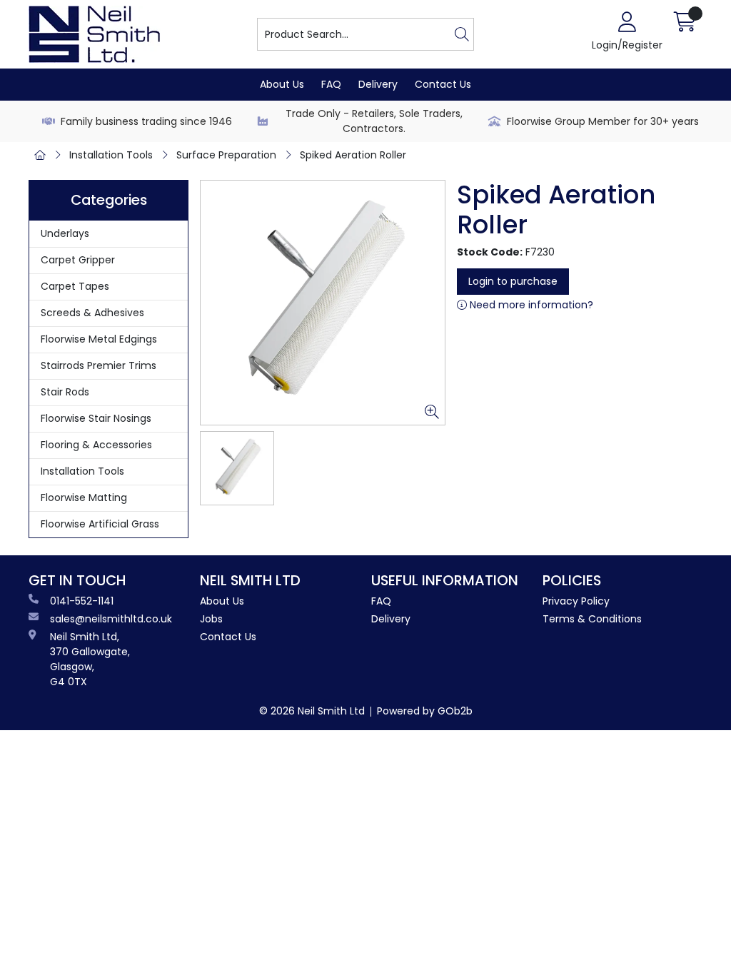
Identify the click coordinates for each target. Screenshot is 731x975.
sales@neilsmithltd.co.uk (111, 619)
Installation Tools (111, 155)
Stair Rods (65, 392)
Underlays (65, 233)
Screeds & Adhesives (92, 312)
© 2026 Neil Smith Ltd (312, 711)
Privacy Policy (576, 601)
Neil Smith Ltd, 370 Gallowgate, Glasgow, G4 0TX (90, 659)
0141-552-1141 (82, 601)
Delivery (378, 84)
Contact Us (443, 84)
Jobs (211, 619)
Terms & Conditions (592, 619)
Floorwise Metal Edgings (99, 339)
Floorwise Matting (84, 497)
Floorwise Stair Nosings (96, 418)
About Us (282, 84)
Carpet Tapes (75, 286)
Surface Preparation (226, 155)
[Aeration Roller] (322, 302)
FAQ (331, 84)
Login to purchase (513, 281)
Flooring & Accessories (96, 445)
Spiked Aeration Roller (353, 155)
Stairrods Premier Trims (98, 365)
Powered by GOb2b (425, 711)
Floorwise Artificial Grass (100, 524)
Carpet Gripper (78, 260)
